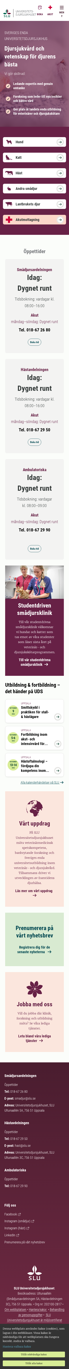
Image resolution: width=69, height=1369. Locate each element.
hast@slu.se (23, 1145)
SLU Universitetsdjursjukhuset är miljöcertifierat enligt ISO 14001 (34, 1320)
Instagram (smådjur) (17, 1221)
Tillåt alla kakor (34, 1363)
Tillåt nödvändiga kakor (34, 1354)
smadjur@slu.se (25, 1098)
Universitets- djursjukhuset (26, 13)
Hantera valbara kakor (17, 1346)
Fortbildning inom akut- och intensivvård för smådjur (34, 741)
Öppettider (11, 1085)
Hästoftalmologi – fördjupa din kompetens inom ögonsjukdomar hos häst (35, 770)
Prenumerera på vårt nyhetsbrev (24, 1242)
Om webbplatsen (15, 1309)
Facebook (10, 1214)
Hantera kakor (38, 1309)
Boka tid (34, 342)
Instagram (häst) (14, 1228)
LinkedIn (9, 1235)
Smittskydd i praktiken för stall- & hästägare (35, 712)
